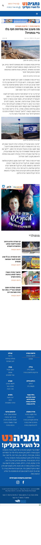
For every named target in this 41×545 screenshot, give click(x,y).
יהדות (10, 400)
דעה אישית (10, 397)
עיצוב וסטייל (10, 370)
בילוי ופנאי (30, 395)
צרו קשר (14, 498)
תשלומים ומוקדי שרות (10, 414)
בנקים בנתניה (10, 425)
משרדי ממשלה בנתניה (10, 422)
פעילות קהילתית (10, 359)
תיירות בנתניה (30, 404)
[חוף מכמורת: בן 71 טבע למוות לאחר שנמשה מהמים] (31, 262)
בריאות (10, 356)
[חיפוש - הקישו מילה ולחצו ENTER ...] (3, 5)
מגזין (10, 367)
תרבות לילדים (31, 399)
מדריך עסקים (30, 412)
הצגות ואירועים (30, 397)
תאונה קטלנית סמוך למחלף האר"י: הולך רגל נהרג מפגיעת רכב (11, 290)
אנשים (10, 372)
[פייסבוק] (23, 482)
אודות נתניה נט (33, 495)
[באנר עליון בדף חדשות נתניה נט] (20, 21)
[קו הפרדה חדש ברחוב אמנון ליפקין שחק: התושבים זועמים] (31, 247)
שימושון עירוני (10, 412)
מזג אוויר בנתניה (12, 7)
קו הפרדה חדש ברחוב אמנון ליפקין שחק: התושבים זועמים (12, 244)
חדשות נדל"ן (30, 370)
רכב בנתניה (30, 417)
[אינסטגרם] (18, 482)
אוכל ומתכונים (10, 375)
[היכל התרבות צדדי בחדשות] (20, 207)
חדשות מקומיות (30, 356)
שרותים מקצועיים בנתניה (30, 420)
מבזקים (31, 359)
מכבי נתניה (10, 389)
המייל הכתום (12, 3)
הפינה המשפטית (10, 403)
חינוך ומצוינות (10, 361)
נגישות (21, 498)
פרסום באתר (23, 495)
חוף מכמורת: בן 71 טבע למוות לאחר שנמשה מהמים (11, 259)
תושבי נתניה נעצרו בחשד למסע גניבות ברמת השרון (13, 274)
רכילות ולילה (30, 381)
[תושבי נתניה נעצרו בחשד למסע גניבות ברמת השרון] (31, 278)
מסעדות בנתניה (31, 402)
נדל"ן (31, 367)
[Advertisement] (20, 325)
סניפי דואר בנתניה (10, 417)
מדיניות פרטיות (12, 495)
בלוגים (10, 395)
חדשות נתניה (30, 353)
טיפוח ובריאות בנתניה (30, 422)
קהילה (10, 353)
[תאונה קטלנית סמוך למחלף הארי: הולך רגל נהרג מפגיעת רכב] (31, 293)
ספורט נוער (10, 386)
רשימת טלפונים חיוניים (10, 420)
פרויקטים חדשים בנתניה (31, 372)
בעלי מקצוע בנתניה (31, 414)
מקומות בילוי (30, 386)
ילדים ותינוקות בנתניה (30, 425)
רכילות (31, 384)
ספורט (10, 381)
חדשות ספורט (10, 384)
